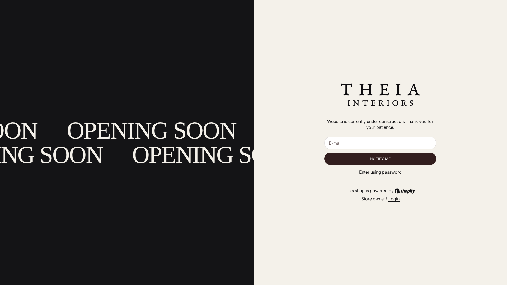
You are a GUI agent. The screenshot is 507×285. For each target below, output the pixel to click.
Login (394, 198)
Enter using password (380, 172)
